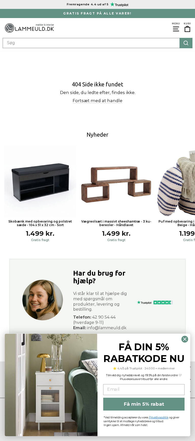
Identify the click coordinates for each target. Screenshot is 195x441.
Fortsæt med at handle (97, 100)
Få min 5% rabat (144, 404)
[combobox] (97, 43)
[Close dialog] (184, 339)
